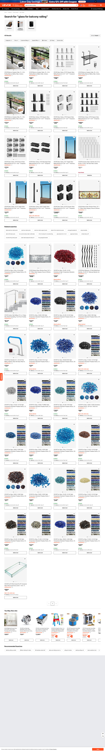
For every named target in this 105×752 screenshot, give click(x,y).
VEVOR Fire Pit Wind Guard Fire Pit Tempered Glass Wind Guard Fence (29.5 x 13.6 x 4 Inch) (15, 585)
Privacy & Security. (53, 749)
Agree (98, 749)
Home (5, 12)
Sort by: (92, 35)
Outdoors (10, 12)
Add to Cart (15, 85)
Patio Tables (22, 12)
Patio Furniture (15, 12)
